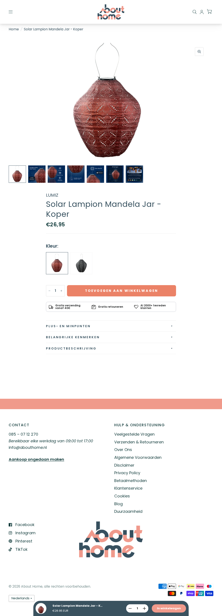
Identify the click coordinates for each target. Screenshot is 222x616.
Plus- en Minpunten (68, 326)
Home (14, 29)
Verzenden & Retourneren (139, 442)
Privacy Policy (127, 472)
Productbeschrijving (71, 348)
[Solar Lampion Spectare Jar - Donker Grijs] (81, 263)
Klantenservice (128, 488)
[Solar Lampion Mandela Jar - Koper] (57, 263)
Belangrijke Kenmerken (73, 337)
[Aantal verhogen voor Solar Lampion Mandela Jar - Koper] (61, 290)
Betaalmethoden (130, 480)
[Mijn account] (201, 12)
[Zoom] (199, 51)
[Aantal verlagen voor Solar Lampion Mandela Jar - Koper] (49, 290)
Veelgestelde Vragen (134, 434)
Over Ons (123, 449)
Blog (118, 504)
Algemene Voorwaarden (138, 457)
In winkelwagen (169, 608)
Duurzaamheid (128, 511)
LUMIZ (52, 195)
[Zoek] (194, 12)
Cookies (122, 496)
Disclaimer (124, 465)
